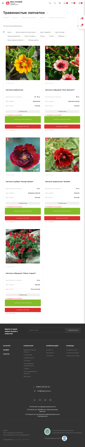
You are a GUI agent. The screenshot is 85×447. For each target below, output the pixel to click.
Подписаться (73, 330)
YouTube (45, 400)
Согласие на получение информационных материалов (42, 415)
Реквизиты (50, 353)
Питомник (27, 360)
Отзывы (26, 368)
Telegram (40, 400)
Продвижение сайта (52, 438)
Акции (6, 350)
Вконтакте (34, 400)
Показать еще (23, 111)
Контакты (49, 350)
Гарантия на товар (72, 355)
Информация (52, 346)
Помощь (70, 346)
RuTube (50, 400)
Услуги (6, 354)
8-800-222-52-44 (43, 387)
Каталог (7, 346)
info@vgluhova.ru (44, 391)
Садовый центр (29, 358)
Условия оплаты (71, 350)
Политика (49, 355)
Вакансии (27, 376)
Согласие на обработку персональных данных (42, 410)
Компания (28, 346)
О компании (28, 355)
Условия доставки (72, 353)
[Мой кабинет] (60, 3)
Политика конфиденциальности (43, 407)
